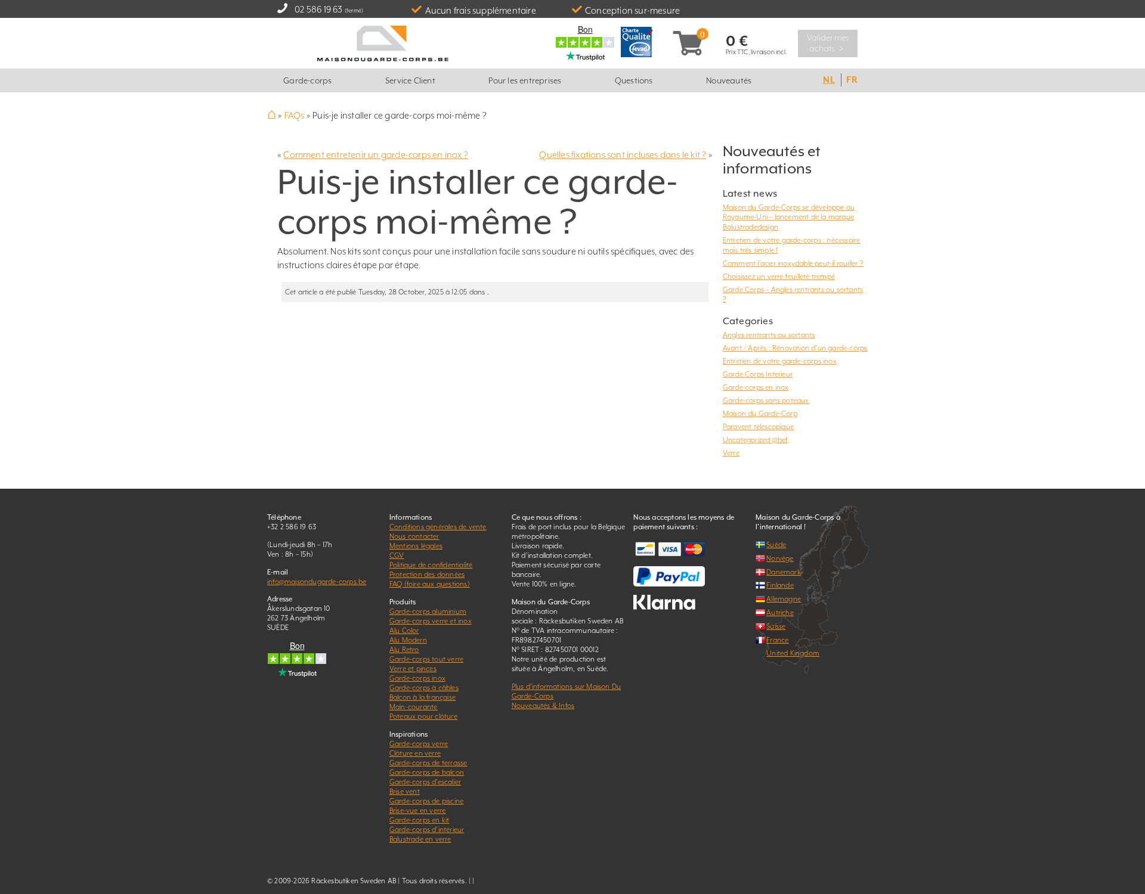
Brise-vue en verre (417, 810)
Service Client (410, 80)
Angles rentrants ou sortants (769, 335)
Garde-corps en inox (756, 387)
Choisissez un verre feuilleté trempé (779, 276)
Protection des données (427, 574)
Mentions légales (415, 546)
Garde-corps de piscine (426, 801)
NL (828, 79)
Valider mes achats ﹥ (828, 43)
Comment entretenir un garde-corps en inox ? (375, 155)
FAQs (294, 115)
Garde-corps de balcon (426, 772)
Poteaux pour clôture (423, 716)
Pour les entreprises (524, 80)
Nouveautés (728, 80)
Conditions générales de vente (438, 527)
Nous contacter (414, 536)
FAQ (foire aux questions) (429, 584)
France (777, 640)
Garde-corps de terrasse (428, 763)
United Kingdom (792, 653)
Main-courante (413, 707)
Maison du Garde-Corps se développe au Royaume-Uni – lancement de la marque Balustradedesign (789, 217)
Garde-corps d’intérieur (427, 829)
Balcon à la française (422, 697)
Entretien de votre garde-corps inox (780, 361)
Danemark (783, 572)
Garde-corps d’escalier (425, 782)
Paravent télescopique (758, 427)
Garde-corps (307, 80)
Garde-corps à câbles (424, 688)
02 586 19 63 (318, 9)
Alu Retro (404, 649)
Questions (634, 80)
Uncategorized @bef (755, 440)
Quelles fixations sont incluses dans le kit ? (622, 155)
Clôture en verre (415, 753)
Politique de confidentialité (431, 565)
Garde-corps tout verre (426, 659)
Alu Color (404, 630)
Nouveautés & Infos (543, 705)
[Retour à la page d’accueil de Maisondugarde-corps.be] (383, 42)
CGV (396, 555)
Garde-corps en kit (419, 820)
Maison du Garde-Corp (760, 413)
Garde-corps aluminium (427, 611)
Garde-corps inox (417, 678)
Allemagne (783, 599)
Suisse (775, 626)
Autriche (780, 613)
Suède (776, 545)
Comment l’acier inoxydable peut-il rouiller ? (793, 263)
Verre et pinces (413, 669)
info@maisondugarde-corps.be (316, 582)
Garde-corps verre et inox (430, 621)
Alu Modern (408, 640)
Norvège (779, 558)
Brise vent (404, 791)
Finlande (780, 585)
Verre (731, 453)
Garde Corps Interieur (758, 374)
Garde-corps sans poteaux (766, 400)
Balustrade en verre (420, 839)
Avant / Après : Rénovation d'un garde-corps (795, 348)
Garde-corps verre (418, 744)
